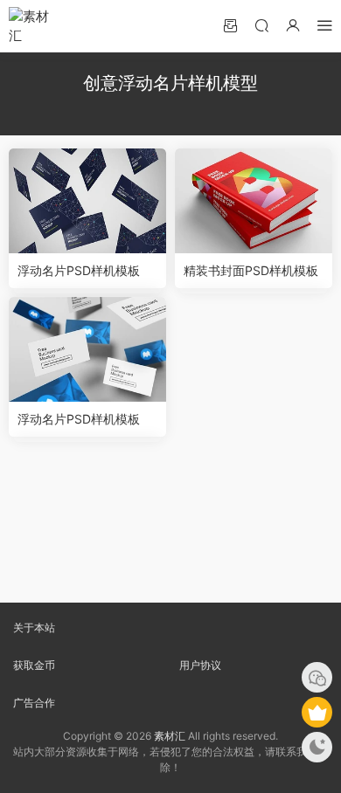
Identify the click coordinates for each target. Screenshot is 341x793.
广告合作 (34, 702)
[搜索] (261, 25)
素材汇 (169, 735)
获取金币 (34, 665)
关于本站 (34, 627)
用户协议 (200, 665)
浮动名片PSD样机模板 (78, 270)
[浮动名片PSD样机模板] (87, 200)
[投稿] (230, 25)
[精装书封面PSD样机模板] (253, 200)
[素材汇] (35, 26)
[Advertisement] (170, 522)
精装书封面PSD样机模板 (251, 270)
